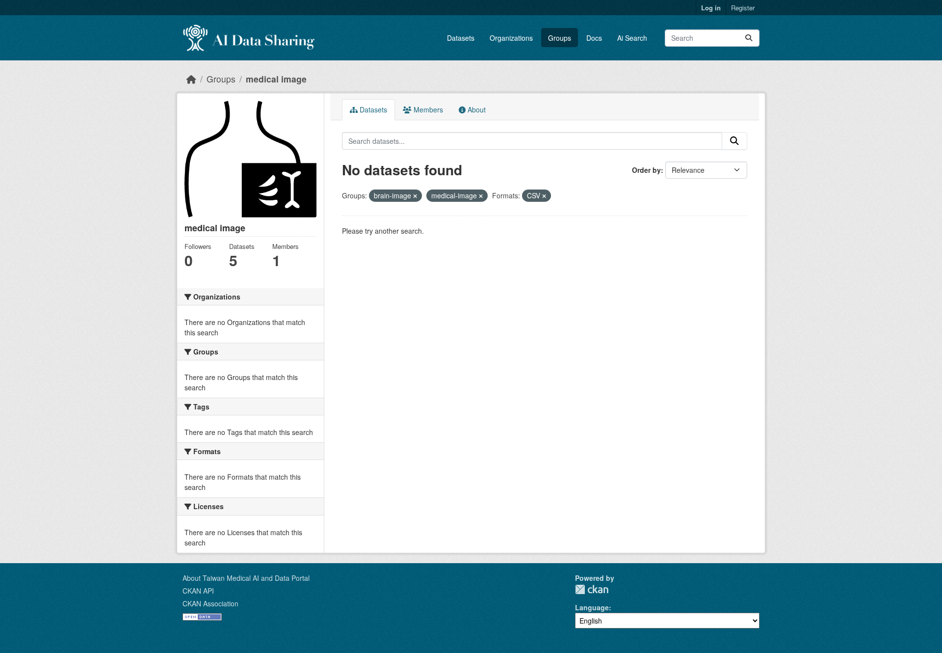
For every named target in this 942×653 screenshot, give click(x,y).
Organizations (511, 38)
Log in (711, 7)
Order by (646, 170)
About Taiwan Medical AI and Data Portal (246, 578)
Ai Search (632, 38)
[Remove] (415, 196)
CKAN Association (210, 603)
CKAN (591, 589)
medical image (276, 79)
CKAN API (198, 591)
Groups (559, 38)
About (476, 109)
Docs (594, 38)
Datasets (460, 38)
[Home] (191, 79)
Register (743, 7)
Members (427, 109)
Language (592, 607)
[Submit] (749, 38)
